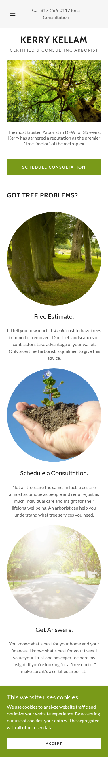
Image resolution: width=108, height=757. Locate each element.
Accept (54, 743)
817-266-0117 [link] (55, 10)
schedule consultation (54, 167)
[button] (12, 13)
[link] (54, 39)
